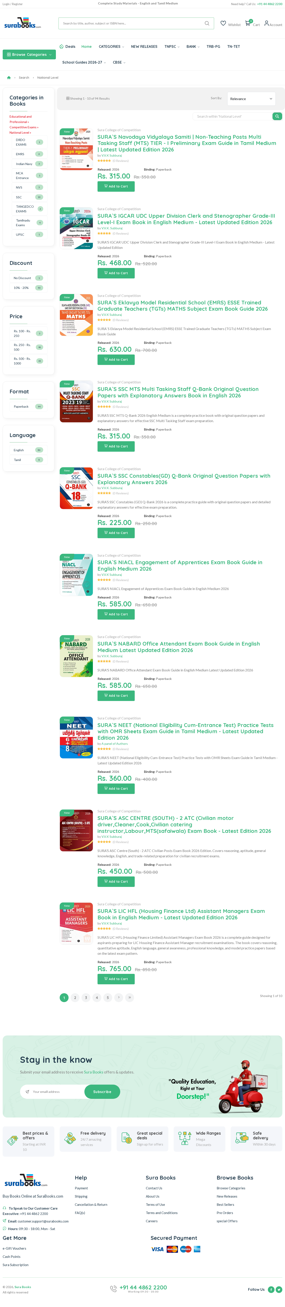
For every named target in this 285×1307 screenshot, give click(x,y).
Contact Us (154, 1188)
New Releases (227, 1196)
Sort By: (216, 98)
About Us (152, 1196)
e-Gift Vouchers (14, 1248)
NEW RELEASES (144, 46)
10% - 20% (21, 288)
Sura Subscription (15, 1265)
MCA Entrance (22, 175)
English (19, 450)
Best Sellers (225, 1204)
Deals (70, 46)
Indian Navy (24, 164)
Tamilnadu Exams (23, 222)
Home (86, 46)
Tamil (17, 460)
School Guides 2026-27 (82, 62)
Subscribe (102, 1092)
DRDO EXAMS (21, 142)
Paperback (21, 406)
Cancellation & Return (91, 1204)
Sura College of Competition (119, 130)
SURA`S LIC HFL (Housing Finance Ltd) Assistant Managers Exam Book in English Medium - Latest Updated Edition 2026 (181, 914)
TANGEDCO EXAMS (25, 209)
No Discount (22, 278)
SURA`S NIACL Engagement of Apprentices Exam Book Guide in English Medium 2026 (180, 565)
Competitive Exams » (24, 127)
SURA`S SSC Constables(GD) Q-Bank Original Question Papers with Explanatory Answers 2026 (184, 478)
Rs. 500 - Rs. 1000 (22, 361)
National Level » (20, 132)
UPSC (20, 234)
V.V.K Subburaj (112, 155)
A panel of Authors (115, 743)
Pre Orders (225, 1213)
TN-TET (233, 46)
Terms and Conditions (162, 1213)
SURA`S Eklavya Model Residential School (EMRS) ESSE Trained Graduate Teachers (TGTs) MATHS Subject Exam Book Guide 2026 (183, 305)
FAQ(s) (80, 1213)
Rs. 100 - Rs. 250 (22, 333)
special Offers (227, 1221)
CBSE (118, 62)
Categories (29, 54)
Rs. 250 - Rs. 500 (22, 347)
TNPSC (171, 46)
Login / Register (13, 4)
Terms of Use (155, 1204)
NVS (19, 187)
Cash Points (11, 1257)
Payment (81, 1188)
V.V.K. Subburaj (112, 228)
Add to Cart (118, 186)
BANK (192, 46)
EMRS (20, 154)
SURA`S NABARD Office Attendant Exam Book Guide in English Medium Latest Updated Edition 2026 (179, 646)
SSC (19, 197)
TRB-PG (213, 46)
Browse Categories (231, 1188)
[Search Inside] (277, 116)
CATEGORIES (110, 46)
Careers (152, 1221)
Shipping (81, 1196)
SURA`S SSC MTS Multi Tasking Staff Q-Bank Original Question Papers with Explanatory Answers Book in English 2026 (178, 392)
